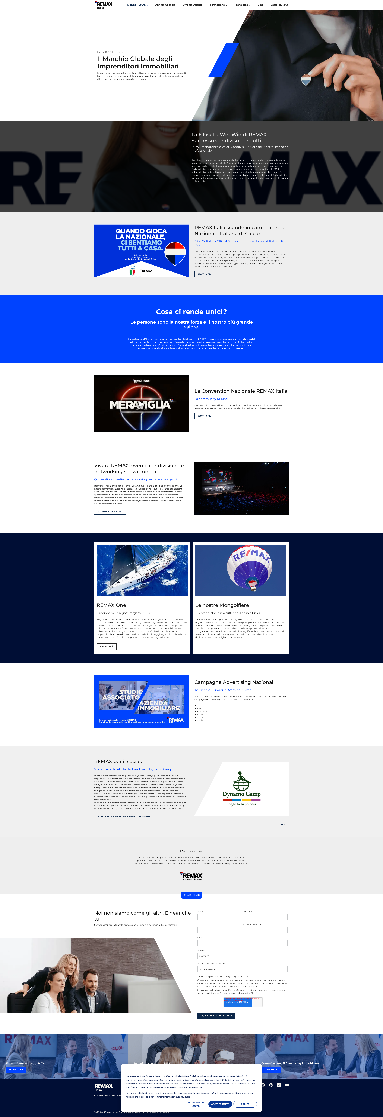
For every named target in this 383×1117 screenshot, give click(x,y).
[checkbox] (242, 987)
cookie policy (213, 1080)
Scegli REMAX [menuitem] (279, 4)
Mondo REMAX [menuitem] (136, 4)
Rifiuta (245, 1104)
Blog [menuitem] (260, 4)
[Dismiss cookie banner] (256, 1070)
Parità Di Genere (160, 1112)
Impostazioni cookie (196, 1104)
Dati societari (126, 1112)
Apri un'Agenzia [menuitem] (165, 4)
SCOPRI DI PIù (204, 274)
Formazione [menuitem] (217, 4)
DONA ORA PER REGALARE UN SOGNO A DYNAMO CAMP (124, 816)
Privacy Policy (142, 1112)
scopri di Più (204, 416)
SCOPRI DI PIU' (191, 895)
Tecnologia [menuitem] (241, 4)
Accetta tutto (220, 1104)
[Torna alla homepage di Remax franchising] (104, 5)
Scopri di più (106, 646)
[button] (282, 824)
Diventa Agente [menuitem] (192, 4)
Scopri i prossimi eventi (110, 511)
